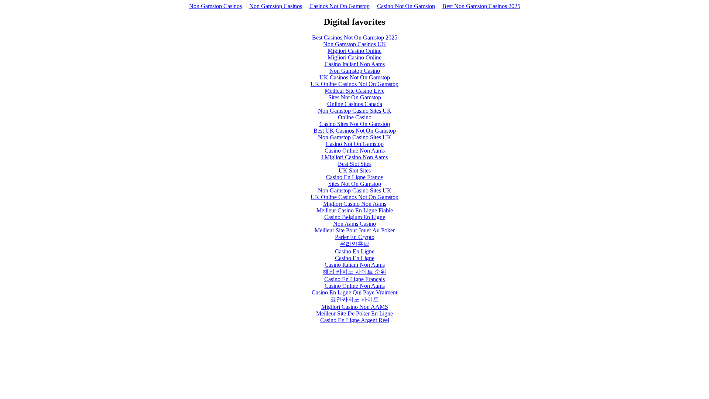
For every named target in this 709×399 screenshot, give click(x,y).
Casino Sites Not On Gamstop (354, 124)
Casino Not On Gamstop (406, 6)
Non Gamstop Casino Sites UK (354, 111)
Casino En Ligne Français (354, 279)
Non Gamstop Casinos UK (354, 44)
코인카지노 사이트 (354, 299)
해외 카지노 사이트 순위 (354, 272)
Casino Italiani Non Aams (355, 64)
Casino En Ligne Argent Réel (354, 320)
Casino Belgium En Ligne (354, 217)
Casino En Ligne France (354, 177)
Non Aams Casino (354, 224)
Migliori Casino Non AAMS (354, 307)
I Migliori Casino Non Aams (354, 157)
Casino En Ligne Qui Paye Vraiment (354, 292)
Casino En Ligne (354, 251)
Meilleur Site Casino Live (354, 91)
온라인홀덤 (354, 244)
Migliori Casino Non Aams (354, 204)
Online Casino (354, 117)
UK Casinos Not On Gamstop (354, 77)
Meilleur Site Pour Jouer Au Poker (355, 230)
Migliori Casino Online (354, 51)
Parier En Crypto (354, 237)
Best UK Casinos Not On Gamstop (355, 130)
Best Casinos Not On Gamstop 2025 (354, 37)
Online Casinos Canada (354, 104)
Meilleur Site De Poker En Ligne (354, 313)
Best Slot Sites (354, 164)
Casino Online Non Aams (355, 150)
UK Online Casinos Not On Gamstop (354, 84)
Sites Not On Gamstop (354, 97)
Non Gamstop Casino (354, 71)
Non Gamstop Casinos (215, 6)
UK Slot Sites (355, 170)
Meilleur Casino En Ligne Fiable (354, 210)
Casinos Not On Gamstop (339, 6)
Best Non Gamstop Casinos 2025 (481, 6)
